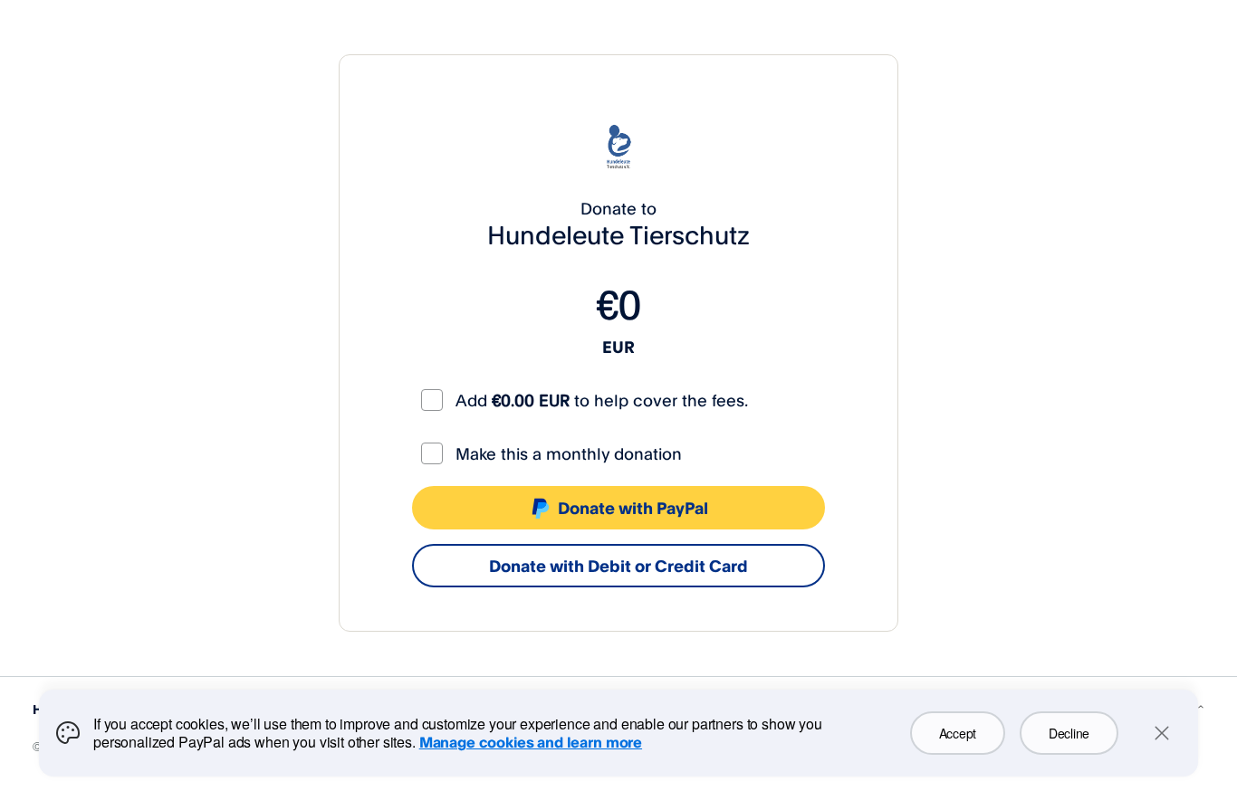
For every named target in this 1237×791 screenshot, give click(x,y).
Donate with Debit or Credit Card (618, 566)
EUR (618, 347)
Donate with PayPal (633, 508)
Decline (1069, 733)
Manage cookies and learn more (530, 742)
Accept (957, 733)
